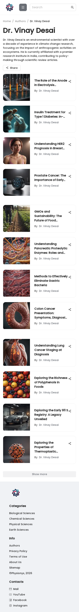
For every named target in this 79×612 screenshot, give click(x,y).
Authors (20, 21)
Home (7, 21)
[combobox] (51, 7)
